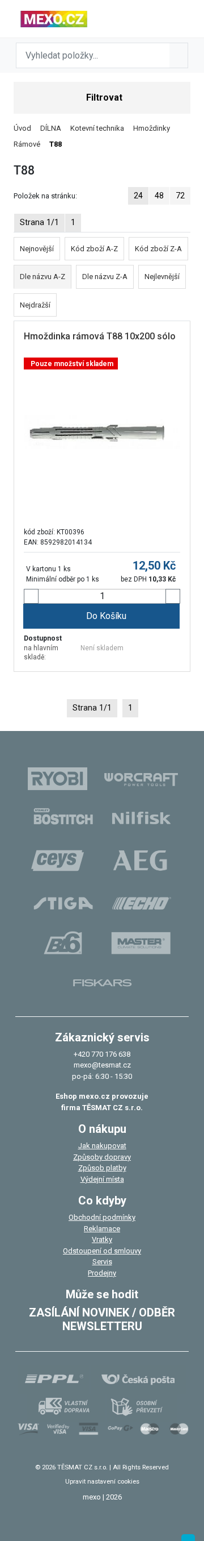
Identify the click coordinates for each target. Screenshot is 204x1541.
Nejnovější (37, 248)
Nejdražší (35, 305)
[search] (178, 55)
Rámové (27, 144)
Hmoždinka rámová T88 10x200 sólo (100, 336)
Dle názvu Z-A (105, 276)
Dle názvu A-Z (42, 276)
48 (159, 195)
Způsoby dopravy (102, 1157)
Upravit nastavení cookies (102, 1481)
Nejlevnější (162, 276)
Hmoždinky (151, 128)
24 (138, 195)
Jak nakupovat (102, 1145)
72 (180, 195)
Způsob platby (102, 1168)
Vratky (102, 1239)
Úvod (22, 128)
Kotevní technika (97, 128)
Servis (102, 1261)
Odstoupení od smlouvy (102, 1251)
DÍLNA (50, 128)
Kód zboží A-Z (94, 248)
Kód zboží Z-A (158, 248)
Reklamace (102, 1228)
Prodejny (102, 1273)
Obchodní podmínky (102, 1217)
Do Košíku (106, 615)
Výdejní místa (102, 1179)
